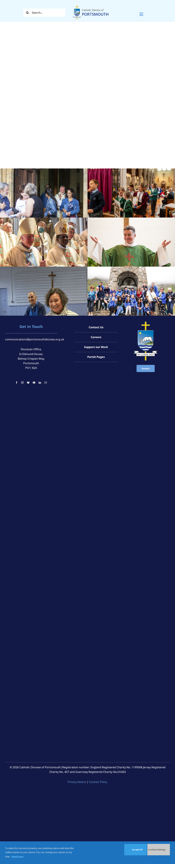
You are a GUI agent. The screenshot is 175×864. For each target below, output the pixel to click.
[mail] (45, 382)
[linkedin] (40, 382)
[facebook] (16, 382)
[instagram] (22, 382)
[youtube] (34, 382)
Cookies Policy (98, 782)
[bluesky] (28, 382)
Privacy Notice (77, 782)
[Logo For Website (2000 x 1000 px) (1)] (90, 5)
